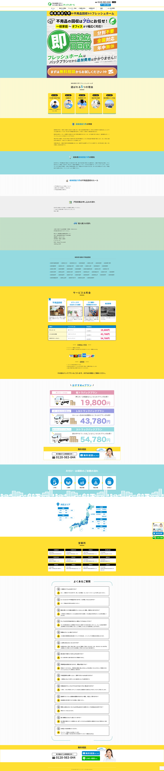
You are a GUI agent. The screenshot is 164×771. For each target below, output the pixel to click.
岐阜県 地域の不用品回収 (83, 257)
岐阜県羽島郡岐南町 (54, 263)
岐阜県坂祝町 (99, 263)
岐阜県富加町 (82, 263)
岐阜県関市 (112, 272)
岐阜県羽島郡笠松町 (88, 269)
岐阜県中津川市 (72, 277)
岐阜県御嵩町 (105, 266)
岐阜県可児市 (104, 272)
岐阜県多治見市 (81, 277)
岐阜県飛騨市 (61, 269)
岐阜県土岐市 (63, 277)
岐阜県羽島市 (78, 274)
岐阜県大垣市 (70, 272)
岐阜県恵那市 (103, 274)
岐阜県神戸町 (78, 272)
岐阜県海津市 (61, 274)
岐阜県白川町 (61, 266)
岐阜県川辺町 (88, 266)
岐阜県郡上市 (95, 274)
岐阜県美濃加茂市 (54, 277)
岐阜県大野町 (53, 269)
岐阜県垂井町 (97, 266)
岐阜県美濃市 (78, 269)
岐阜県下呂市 (70, 274)
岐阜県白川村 (64, 263)
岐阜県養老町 (53, 266)
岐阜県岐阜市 (53, 274)
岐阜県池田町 (70, 269)
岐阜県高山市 (86, 272)
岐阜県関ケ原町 (107, 263)
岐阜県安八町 (106, 269)
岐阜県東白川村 (73, 263)
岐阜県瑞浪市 (86, 274)
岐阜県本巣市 (53, 272)
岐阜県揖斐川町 (95, 272)
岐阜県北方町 (98, 269)
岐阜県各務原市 (90, 277)
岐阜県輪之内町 (70, 266)
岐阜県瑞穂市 (111, 274)
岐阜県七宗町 (90, 263)
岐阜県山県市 (61, 272)
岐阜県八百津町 (79, 266)
